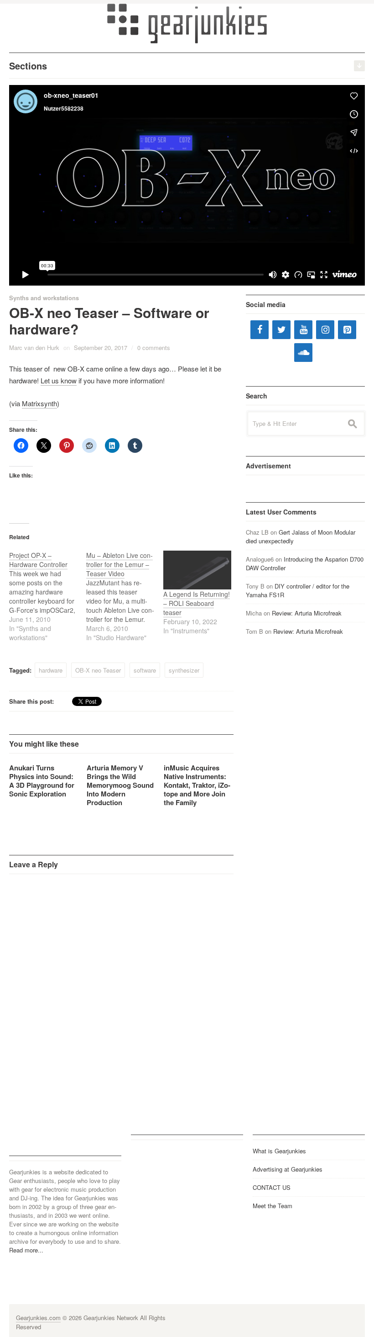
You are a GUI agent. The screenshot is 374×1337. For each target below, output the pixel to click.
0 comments (153, 347)
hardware (50, 670)
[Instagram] (325, 329)
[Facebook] (259, 329)
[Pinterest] (347, 329)
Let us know (59, 380)
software (145, 670)
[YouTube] (303, 329)
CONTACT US (272, 1187)
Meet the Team (272, 1205)
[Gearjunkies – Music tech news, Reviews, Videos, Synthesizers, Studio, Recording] (187, 23)
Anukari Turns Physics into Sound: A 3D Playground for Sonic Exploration (41, 781)
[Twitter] (281, 329)
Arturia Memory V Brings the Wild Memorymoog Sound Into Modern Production (120, 785)
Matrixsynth (39, 403)
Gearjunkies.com (38, 1317)
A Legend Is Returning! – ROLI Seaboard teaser (196, 603)
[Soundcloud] (303, 352)
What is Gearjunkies (279, 1150)
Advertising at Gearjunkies (287, 1169)
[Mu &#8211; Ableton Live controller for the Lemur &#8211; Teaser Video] (124, 596)
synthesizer (184, 670)
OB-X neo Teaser (98, 670)
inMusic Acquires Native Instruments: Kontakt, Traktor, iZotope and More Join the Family (197, 785)
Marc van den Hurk (34, 347)
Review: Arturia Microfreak (307, 613)
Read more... (26, 1250)
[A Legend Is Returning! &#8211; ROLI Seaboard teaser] (197, 570)
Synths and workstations (44, 297)
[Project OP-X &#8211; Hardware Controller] (47, 596)
